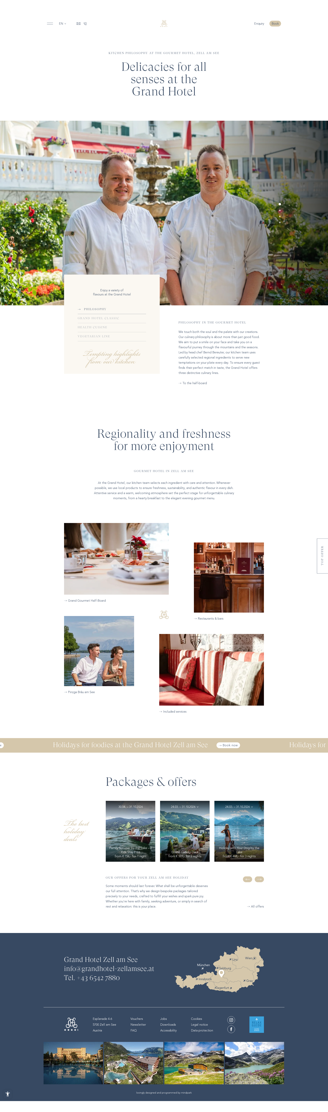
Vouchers (137, 1019)
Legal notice (199, 1025)
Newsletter (138, 1025)
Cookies (196, 1019)
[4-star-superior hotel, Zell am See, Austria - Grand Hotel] (164, 23)
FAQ (134, 1030)
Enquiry (259, 23)
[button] (280, 204)
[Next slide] (259, 879)
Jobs (163, 1019)
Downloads (168, 1025)
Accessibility (168, 1030)
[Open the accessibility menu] (7, 1094)
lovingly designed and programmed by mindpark (164, 1092)
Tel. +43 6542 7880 (92, 978)
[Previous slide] (247, 879)
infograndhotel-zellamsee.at (109, 969)
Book (275, 23)
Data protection (202, 1030)
